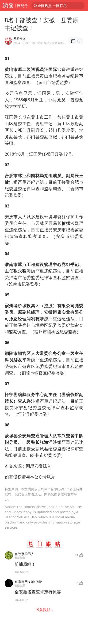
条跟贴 (43, 609)
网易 (7, 5)
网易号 (22, 5)
